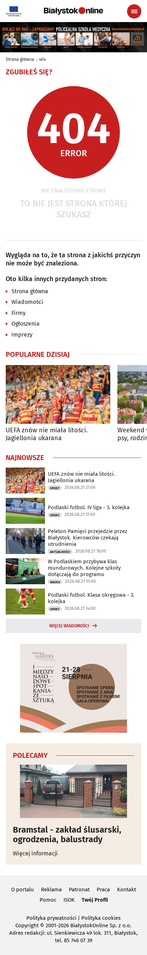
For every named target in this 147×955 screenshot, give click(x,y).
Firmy (18, 313)
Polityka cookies (101, 918)
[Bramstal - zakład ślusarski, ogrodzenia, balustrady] (73, 791)
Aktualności (60, 552)
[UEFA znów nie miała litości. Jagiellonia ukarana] (58, 394)
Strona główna (20, 59)
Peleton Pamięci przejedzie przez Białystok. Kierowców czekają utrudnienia (87, 537)
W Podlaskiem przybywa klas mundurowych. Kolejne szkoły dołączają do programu (84, 567)
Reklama (51, 889)
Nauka (55, 582)
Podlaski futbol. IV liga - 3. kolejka (89, 507)
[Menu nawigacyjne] (134, 11)
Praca (103, 889)
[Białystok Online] (73, 11)
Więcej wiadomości (69, 625)
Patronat (79, 889)
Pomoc (48, 900)
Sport (55, 488)
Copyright (27, 925)
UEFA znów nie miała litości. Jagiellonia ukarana (46, 434)
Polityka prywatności (51, 918)
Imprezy (21, 334)
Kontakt (126, 889)
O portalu (22, 889)
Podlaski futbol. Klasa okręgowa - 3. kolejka (91, 598)
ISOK (69, 900)
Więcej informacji (35, 853)
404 (42, 59)
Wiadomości (27, 302)
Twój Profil (95, 900)
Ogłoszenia (25, 323)
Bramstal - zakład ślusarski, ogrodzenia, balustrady (67, 834)
